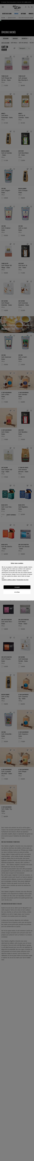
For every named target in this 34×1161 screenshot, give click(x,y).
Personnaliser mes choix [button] (22, 579)
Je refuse (17, 592)
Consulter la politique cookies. (9, 579)
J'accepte (17, 587)
